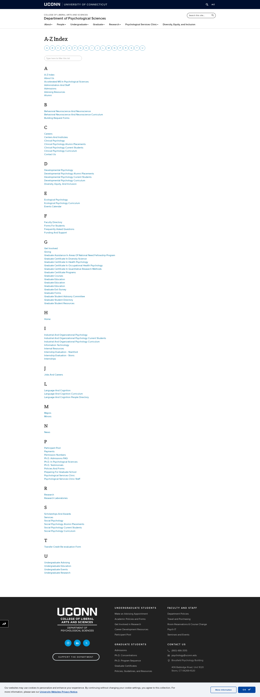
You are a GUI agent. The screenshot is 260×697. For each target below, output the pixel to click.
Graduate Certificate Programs (60, 272)
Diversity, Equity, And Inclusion (60, 183)
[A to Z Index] (213, 4)
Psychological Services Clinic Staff (62, 478)
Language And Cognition (57, 390)
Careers (48, 133)
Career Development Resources (131, 629)
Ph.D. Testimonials (53, 465)
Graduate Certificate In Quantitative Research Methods (73, 268)
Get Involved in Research (128, 624)
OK (245, 689)
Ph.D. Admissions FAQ (56, 458)
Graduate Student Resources (59, 303)
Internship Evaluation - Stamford (61, 352)
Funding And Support (55, 232)
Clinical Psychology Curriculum (60, 150)
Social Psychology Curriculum (59, 531)
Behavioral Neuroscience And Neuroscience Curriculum (73, 114)
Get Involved (51, 248)
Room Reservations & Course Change (187, 624)
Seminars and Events (178, 634)
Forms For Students (54, 225)
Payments (49, 451)
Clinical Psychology (54, 140)
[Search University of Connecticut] (207, 4)
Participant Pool (52, 447)
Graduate (98, 24)
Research (114, 24)
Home (47, 319)
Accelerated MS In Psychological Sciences (66, 81)
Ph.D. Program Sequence (128, 660)
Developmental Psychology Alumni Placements (69, 173)
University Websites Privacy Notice (58, 691)
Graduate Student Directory (58, 299)
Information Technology (56, 345)
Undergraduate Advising (57, 562)
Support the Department (75, 657)
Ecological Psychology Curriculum (62, 203)
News (47, 432)
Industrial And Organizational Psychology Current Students (75, 338)
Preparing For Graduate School (60, 472)
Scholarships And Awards (57, 513)
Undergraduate (78, 24)
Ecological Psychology (56, 199)
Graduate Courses (53, 275)
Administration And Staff (57, 85)
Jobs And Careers (53, 374)
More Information (223, 690)
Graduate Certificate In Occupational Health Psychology (73, 265)
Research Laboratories (56, 498)
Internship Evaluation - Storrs (59, 355)
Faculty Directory (53, 222)
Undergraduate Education (57, 566)
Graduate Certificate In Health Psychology (66, 262)
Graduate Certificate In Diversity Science (65, 258)
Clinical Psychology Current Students (63, 147)
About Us (49, 78)
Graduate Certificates (126, 665)
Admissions (50, 88)
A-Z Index (49, 74)
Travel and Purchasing (178, 619)
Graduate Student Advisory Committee (64, 296)
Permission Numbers (55, 454)
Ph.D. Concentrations (126, 655)
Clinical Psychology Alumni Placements (65, 144)
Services (48, 517)
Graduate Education (54, 279)
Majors (47, 413)
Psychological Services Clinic (141, 24)
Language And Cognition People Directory (66, 397)
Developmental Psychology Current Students (67, 177)
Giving (47, 251)
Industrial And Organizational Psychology (65, 334)
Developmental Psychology (58, 170)
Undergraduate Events (56, 569)
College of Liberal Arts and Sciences (66, 15)
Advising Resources (54, 92)
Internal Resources (54, 348)
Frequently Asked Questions (59, 229)
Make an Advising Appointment (131, 613)
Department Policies (178, 613)
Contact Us (50, 154)
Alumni (48, 95)
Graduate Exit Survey (55, 289)
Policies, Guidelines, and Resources (133, 671)
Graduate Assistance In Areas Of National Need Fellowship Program (79, 255)
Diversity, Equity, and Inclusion (179, 24)
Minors (47, 416)
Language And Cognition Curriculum (63, 393)
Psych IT (171, 629)
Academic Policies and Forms (130, 619)
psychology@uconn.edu (184, 655)
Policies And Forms (54, 468)
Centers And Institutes (56, 137)
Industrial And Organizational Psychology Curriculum (72, 341)
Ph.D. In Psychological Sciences (60, 461)
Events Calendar (52, 206)
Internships (50, 358)
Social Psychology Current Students (63, 527)
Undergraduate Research (57, 572)
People (60, 24)
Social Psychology (53, 520)
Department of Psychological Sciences (75, 18)
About (47, 24)
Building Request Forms (56, 118)
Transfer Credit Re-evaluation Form (62, 546)
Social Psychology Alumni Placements (64, 524)
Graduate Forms (52, 293)
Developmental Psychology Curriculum (64, 180)
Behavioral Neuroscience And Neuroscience (67, 111)
